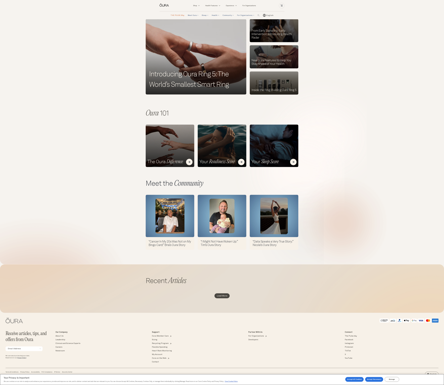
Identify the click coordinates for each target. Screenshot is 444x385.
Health (214, 15)
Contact (155, 362)
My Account (157, 354)
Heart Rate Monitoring (162, 351)
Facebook (349, 340)
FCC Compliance (47, 372)
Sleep (204, 15)
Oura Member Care (160, 336)
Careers (59, 347)
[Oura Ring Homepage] (165, 5)
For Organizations (249, 5)
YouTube (348, 358)
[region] (222, 379)
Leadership (60, 340)
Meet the (174, 183)
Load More (222, 296)
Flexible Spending (159, 347)
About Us (59, 336)
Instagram (349, 343)
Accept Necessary (374, 379)
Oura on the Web (159, 358)
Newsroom (60, 351)
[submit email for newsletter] (40, 348)
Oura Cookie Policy (231, 381)
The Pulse (351, 336)
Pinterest (349, 347)
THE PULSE (177, 15)
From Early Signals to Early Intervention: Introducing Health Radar (271, 34)
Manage (392, 379)
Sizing (154, 340)
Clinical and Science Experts (68, 343)
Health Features (211, 5)
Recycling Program (160, 343)
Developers (253, 340)
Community (227, 15)
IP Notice (57, 372)
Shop (195, 5)
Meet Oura (192, 15)
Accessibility (35, 372)
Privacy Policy (21, 358)
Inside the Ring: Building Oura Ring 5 (273, 90)
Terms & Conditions (12, 372)
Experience (230, 5)
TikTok (348, 351)
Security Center (67, 372)
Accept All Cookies (354, 379)
